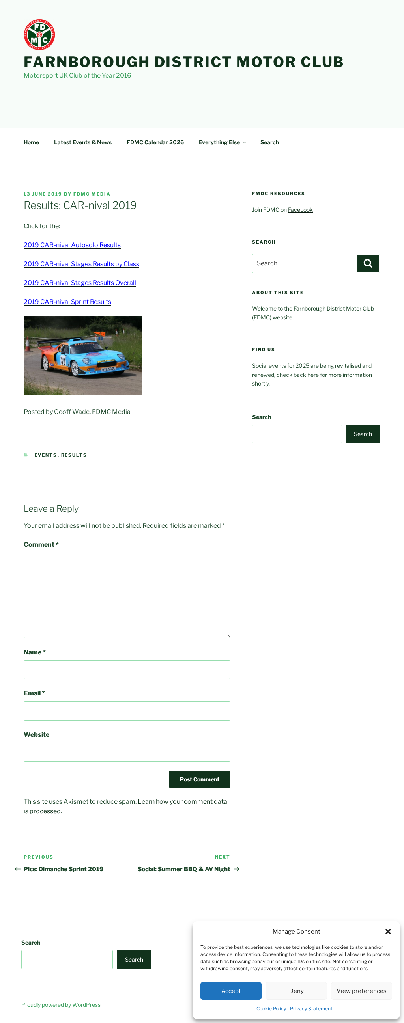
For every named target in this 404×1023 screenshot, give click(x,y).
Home (31, 142)
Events (46, 455)
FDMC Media (92, 194)
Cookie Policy (271, 1009)
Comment (41, 544)
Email (34, 693)
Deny (296, 991)
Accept (231, 991)
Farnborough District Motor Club (184, 62)
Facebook (300, 209)
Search (269, 142)
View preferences (362, 991)
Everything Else (219, 142)
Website (36, 734)
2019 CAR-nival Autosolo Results (72, 245)
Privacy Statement (311, 1009)
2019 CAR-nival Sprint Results (67, 302)
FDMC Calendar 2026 (155, 142)
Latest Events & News (83, 142)
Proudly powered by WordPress (61, 1004)
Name (35, 652)
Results (74, 455)
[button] (388, 931)
